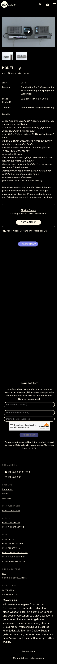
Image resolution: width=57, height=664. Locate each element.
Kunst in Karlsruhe (13, 527)
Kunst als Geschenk (13, 557)
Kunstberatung (11, 548)
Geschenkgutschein (13, 561)
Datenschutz (9, 594)
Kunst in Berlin (11, 523)
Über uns (7, 489)
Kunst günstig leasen (15, 552)
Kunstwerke (9, 539)
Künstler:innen (11, 510)
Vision (5, 494)
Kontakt (6, 498)
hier (34, 448)
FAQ (4, 573)
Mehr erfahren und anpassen (28, 658)
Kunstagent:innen (12, 544)
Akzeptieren (28, 651)
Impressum (8, 590)
